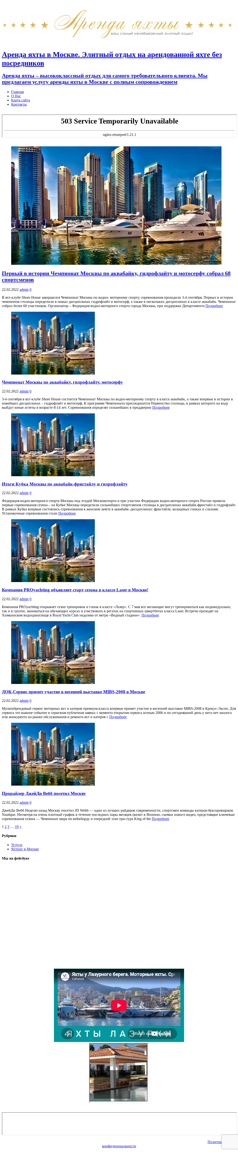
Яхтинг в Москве (25, 849)
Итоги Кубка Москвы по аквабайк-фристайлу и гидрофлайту (65, 484)
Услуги (16, 845)
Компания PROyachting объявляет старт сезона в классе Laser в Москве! (75, 589)
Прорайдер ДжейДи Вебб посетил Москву (44, 793)
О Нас (16, 96)
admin (24, 289)
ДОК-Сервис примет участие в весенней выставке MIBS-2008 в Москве (73, 691)
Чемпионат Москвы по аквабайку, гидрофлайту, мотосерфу (62, 382)
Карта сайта (20, 100)
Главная (17, 92)
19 (17, 827)
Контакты (19, 104)
